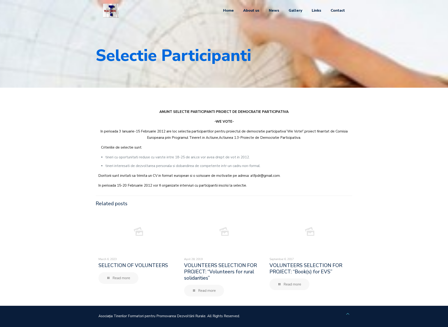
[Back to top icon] (348, 314)
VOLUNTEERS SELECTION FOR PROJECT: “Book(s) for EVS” (306, 268)
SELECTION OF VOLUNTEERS (133, 265)
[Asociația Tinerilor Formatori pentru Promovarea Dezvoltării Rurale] (111, 10)
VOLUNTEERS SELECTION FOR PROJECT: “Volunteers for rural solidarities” (220, 271)
